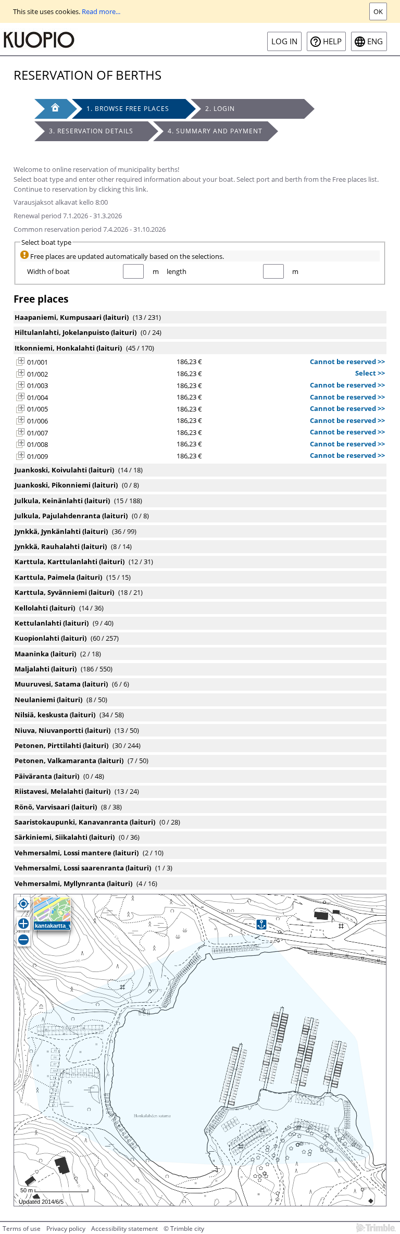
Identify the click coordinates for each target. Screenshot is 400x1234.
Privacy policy (65, 1228)
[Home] (39, 39)
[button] (20, 361)
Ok (378, 11)
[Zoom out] (23, 939)
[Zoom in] (23, 923)
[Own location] (23, 904)
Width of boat (48, 271)
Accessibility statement (124, 1228)
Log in (284, 41)
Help (332, 41)
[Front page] (50, 109)
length (176, 271)
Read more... (101, 11)
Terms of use (22, 1228)
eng (375, 41)
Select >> (370, 373)
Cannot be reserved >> (347, 361)
